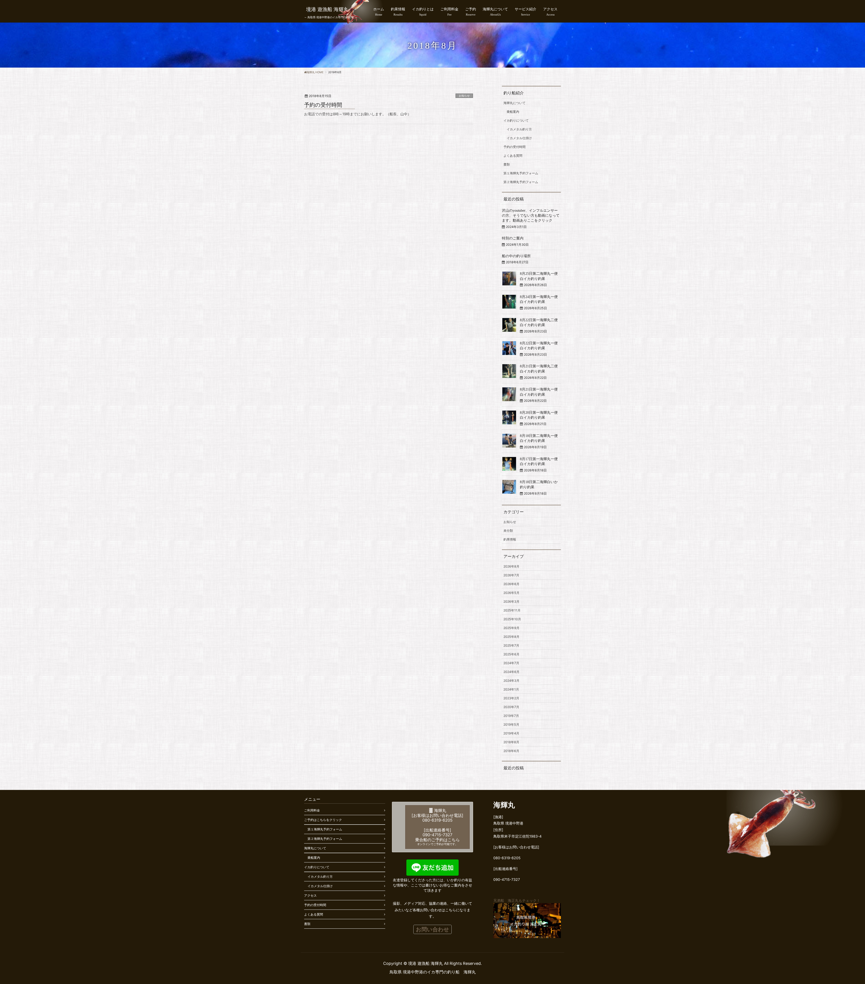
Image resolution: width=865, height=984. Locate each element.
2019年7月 (511, 716)
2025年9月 (511, 628)
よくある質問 (512, 155)
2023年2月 (511, 698)
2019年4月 (511, 733)
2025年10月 (512, 619)
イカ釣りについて (516, 120)
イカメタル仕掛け (519, 138)
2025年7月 (511, 645)
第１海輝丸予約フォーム (520, 173)
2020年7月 (511, 707)
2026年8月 (511, 566)
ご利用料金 (312, 810)
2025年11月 (512, 610)
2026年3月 (511, 601)
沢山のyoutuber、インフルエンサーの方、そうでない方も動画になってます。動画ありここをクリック (531, 216)
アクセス (310, 895)
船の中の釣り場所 (516, 256)
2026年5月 (511, 593)
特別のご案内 (513, 238)
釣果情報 (509, 539)
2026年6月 (511, 584)
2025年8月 (511, 637)
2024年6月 (511, 672)
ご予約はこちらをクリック (323, 820)
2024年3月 (511, 680)
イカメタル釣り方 (519, 129)
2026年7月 (511, 575)
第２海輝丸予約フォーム (520, 182)
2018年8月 (511, 742)
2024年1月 (511, 689)
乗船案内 (513, 112)
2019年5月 (511, 724)
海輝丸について (514, 103)
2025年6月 (511, 654)
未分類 (508, 530)
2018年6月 (511, 751)
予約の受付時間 (323, 105)
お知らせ (464, 95)
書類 (506, 164)
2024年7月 (511, 663)
